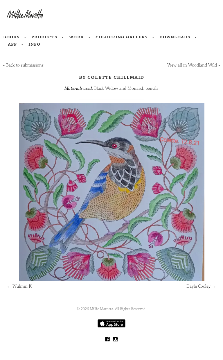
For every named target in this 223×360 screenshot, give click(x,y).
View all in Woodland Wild (192, 65)
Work (76, 37)
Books (11, 37)
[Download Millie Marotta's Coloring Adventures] (111, 326)
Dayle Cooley (201, 286)
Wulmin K (19, 286)
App (12, 44)
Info (34, 44)
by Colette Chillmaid (111, 77)
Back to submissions (25, 65)
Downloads (174, 37)
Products (44, 37)
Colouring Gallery (122, 37)
